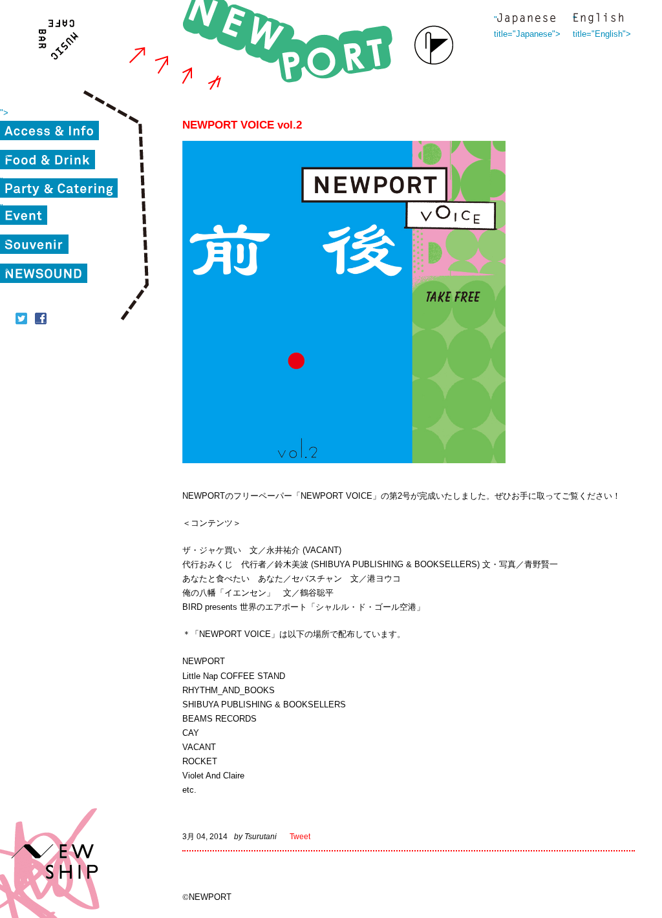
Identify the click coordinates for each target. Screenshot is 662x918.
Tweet (300, 836)
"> (4, 113)
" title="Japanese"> (526, 20)
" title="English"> (598, 20)
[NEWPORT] (291, 45)
